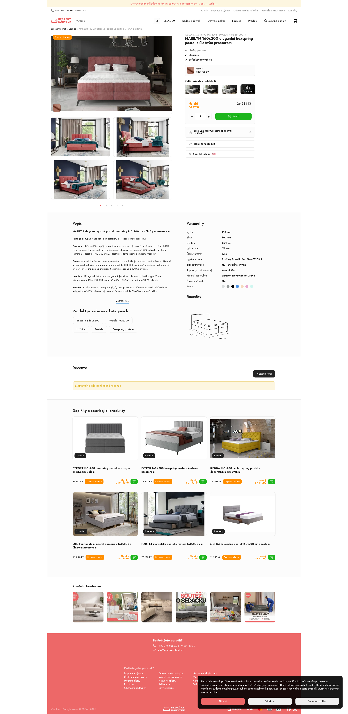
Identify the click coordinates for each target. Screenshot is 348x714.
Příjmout (223, 701)
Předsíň (252, 21)
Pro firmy (129, 684)
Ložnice (236, 21)
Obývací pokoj (216, 21)
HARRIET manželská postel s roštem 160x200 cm (172, 544)
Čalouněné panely (275, 21)
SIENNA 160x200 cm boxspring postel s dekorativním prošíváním (235, 470)
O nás (204, 10)
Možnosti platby (132, 680)
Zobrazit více (122, 301)
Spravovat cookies (317, 701)
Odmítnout (270, 701)
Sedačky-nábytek (58, 28)
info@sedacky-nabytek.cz (171, 650)
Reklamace (164, 684)
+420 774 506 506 (64, 10)
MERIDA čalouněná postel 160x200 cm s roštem (240, 544)
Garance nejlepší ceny (205, 673)
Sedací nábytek (191, 21)
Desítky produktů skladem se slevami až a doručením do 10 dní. (174, 3)
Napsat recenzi (264, 374)
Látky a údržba (166, 688)
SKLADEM (169, 21)
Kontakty (292, 10)
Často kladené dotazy (135, 677)
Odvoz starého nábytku (245, 10)
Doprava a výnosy (220, 10)
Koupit (236, 116)
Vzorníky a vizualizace (273, 10)
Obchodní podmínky (135, 688)
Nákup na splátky (167, 680)
